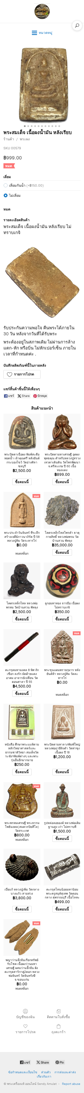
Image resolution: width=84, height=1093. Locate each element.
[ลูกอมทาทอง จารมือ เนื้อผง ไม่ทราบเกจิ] (62, 580)
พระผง (25, 139)
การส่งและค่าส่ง (65, 1072)
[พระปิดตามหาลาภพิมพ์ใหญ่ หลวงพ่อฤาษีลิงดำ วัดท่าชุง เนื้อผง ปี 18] (62, 722)
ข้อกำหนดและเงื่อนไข (22, 1072)
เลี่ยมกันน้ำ (26, 185)
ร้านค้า (8, 139)
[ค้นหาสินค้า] (77, 25)
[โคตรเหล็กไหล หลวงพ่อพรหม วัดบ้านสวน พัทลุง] (21, 580)
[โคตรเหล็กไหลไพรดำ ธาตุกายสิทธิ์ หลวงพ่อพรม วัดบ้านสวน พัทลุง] (62, 510)
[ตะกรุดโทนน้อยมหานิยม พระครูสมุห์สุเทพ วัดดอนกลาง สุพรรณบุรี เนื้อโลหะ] (62, 867)
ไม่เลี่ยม (15, 196)
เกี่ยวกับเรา (44, 1076)
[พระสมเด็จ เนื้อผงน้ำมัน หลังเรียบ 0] (42, 84)
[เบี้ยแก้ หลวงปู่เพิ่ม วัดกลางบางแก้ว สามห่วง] (21, 867)
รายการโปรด (26, 1032)
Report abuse (71, 1084)
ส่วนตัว (46, 1072)
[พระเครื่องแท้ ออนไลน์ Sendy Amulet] (42, 11)
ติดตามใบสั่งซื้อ (58, 1017)
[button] (21, 374)
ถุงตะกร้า (58, 1032)
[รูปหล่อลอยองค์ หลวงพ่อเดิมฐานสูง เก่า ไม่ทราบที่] (62, 800)
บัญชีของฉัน (25, 1017)
